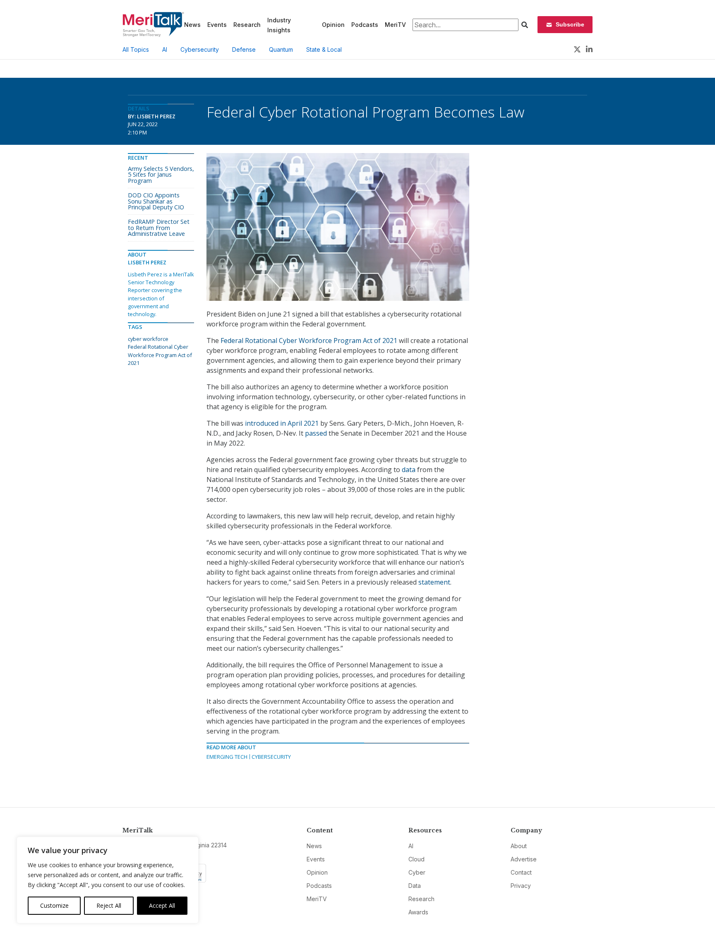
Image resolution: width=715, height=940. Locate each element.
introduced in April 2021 (282, 423)
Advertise (524, 859)
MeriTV (395, 24)
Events (217, 24)
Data (414, 885)
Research (247, 24)
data (408, 469)
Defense (244, 49)
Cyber (416, 872)
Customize (54, 905)
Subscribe (570, 24)
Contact (521, 872)
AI (164, 49)
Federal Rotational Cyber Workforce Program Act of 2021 (309, 340)
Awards (418, 912)
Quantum (281, 49)
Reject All (108, 905)
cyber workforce (148, 339)
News (192, 24)
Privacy (521, 885)
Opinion (333, 24)
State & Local (324, 49)
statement (434, 582)
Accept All (162, 905)
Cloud (416, 859)
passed (316, 433)
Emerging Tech (226, 756)
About (519, 845)
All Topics (135, 49)
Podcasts (364, 24)
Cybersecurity (199, 49)
